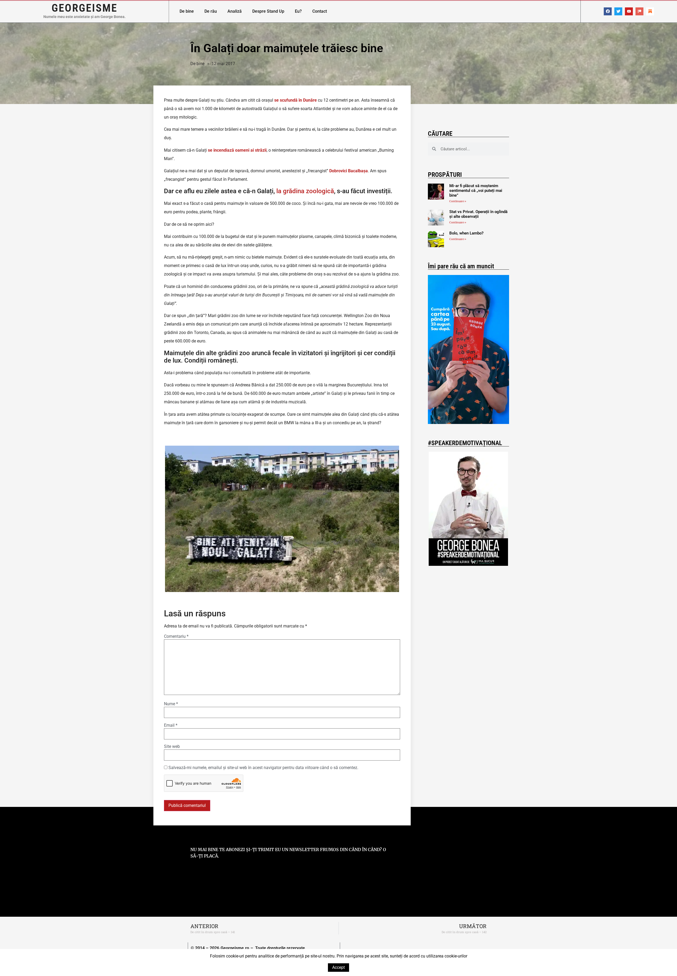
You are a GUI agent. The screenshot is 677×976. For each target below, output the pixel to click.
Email (170, 725)
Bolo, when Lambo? (466, 233)
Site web (172, 746)
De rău (210, 11)
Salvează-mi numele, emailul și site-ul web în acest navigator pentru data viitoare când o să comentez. (263, 768)
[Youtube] (629, 11)
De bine (187, 11)
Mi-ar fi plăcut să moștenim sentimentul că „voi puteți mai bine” (475, 190)
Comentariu (176, 636)
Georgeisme (84, 8)
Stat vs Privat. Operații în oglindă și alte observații (478, 214)
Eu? (298, 11)
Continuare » (457, 201)
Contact (319, 11)
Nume (171, 704)
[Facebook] (608, 11)
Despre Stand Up (268, 11)
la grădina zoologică (304, 191)
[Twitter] (618, 11)
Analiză (234, 11)
